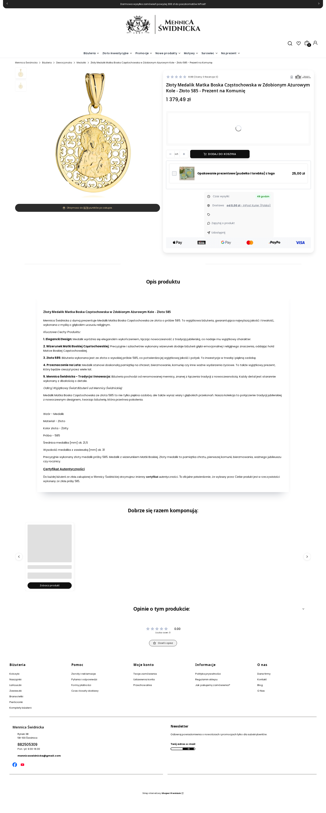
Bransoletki (16, 696)
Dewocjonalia (64, 62)
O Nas (261, 691)
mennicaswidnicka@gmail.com (39, 756)
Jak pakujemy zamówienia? (212, 685)
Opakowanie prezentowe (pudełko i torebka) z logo (236, 173)
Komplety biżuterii (20, 708)
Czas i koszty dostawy (84, 691)
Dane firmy (264, 674)
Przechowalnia (142, 685)
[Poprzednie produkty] (19, 556)
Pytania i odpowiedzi (84, 679)
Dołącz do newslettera (188, 749)
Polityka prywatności (208, 674)
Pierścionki (16, 702)
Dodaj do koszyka (222, 154)
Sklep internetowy (161, 793)
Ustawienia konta (144, 679)
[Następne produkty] (307, 556)
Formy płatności (81, 685)
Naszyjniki (15, 679)
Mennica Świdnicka (26, 62)
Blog (260, 685)
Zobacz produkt (49, 585)
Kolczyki (14, 674)
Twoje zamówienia (145, 674)
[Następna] (318, 4)
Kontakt (262, 679)
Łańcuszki (15, 685)
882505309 (27, 744)
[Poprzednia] (7, 4)
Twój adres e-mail (183, 744)
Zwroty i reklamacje (83, 674)
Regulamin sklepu (206, 679)
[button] (191, 53)
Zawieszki (15, 691)
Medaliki (81, 62)
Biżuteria (47, 62)
